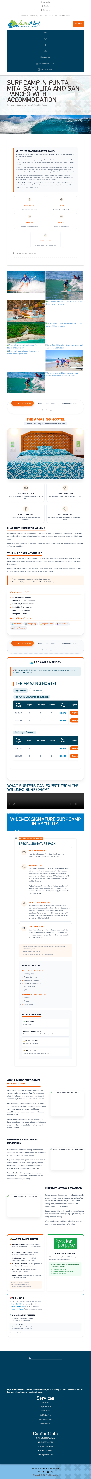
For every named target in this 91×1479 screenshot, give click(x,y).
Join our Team (53, 16)
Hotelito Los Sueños (46, 403)
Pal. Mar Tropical (45, 410)
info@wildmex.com (46, 1455)
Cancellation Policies (64, 16)
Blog (41, 16)
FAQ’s (45, 16)
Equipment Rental (45, 1407)
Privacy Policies (45, 1423)
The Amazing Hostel (22, 403)
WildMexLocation (45, 1415)
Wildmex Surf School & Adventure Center (46, 1468)
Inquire (75, 713)
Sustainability (24, 16)
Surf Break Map (34, 16)
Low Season (37, 690)
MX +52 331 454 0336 (46, 1446)
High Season (20, 690)
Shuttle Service (45, 1411)
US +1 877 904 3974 (46, 1442)
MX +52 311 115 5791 (46, 1450)
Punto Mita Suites (69, 403)
